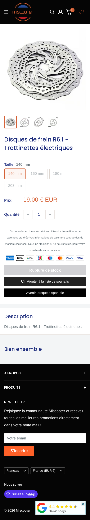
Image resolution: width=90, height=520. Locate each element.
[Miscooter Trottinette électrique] (42, 512)
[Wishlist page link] (81, 12)
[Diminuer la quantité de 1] (27, 214)
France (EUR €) (44, 470)
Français (12, 470)
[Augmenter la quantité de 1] (50, 214)
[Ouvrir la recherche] (52, 12)
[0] (69, 12)
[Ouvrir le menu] (6, 11)
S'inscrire (19, 451)
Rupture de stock (45, 270)
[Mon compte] (60, 12)
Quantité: (12, 214)
